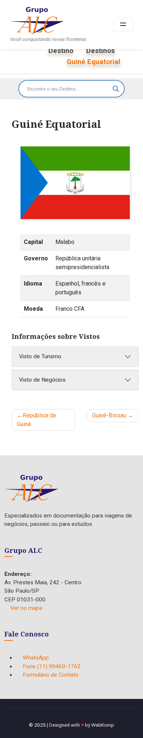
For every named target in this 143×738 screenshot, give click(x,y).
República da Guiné (36, 420)
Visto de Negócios (42, 379)
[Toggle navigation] (123, 25)
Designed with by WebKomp (81, 725)
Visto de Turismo (40, 356)
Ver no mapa (26, 608)
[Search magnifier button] (116, 89)
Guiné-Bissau (109, 415)
